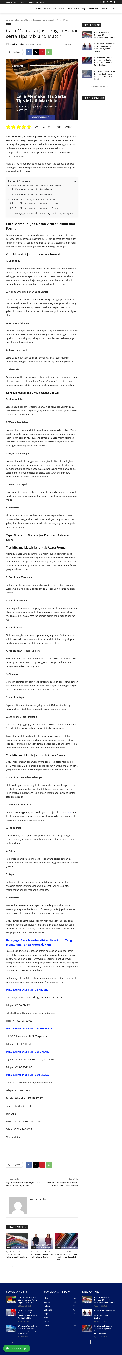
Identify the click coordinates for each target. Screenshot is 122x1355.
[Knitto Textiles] (8, 44)
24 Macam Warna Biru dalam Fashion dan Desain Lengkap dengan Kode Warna (28, 1330)
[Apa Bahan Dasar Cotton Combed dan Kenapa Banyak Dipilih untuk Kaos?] (87, 74)
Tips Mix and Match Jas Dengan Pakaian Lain (33, 199)
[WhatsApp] (49, 52)
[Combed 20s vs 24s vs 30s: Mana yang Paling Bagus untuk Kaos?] (11, 1299)
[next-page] (12, 1266)
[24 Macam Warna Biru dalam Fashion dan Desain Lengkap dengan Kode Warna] (11, 1328)
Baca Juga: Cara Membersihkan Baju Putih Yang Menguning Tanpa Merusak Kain (45, 213)
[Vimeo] (111, 2)
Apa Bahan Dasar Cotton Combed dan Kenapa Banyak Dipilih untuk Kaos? (104, 75)
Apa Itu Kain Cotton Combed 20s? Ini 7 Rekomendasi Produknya (17, 1254)
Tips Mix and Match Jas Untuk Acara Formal (36, 203)
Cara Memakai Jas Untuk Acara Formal (34, 189)
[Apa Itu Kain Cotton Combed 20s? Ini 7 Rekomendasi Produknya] (17, 1241)
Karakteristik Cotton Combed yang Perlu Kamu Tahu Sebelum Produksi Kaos (66, 1256)
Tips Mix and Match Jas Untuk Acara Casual (36, 208)
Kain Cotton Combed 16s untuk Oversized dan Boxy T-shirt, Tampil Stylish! (42, 1254)
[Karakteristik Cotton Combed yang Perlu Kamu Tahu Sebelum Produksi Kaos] (66, 1241)
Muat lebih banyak (98, 86)
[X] (107, 2)
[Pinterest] (42, 52)
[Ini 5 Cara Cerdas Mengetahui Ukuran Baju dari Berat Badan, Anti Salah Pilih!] (11, 1312)
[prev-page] (8, 1266)
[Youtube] (114, 2)
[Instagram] (104, 2)
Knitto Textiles (18, 44)
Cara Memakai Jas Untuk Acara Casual (34, 194)
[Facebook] (101, 2)
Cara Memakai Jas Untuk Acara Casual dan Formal (36, 185)
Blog (17, 20)
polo (69, 812)
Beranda (9, 20)
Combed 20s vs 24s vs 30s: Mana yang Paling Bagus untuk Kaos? (27, 1300)
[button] (113, 9)
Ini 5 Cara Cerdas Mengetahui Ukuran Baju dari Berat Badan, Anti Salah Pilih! (27, 1314)
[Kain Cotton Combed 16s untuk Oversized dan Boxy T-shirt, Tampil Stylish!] (42, 1241)
